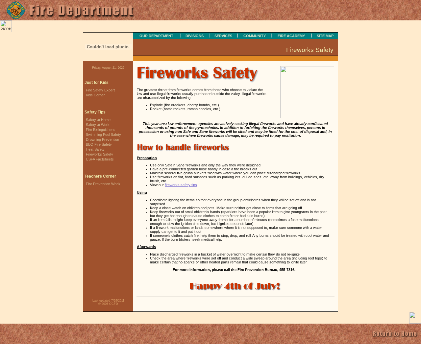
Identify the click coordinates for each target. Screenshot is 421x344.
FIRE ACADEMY (291, 36)
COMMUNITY (254, 36)
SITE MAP (325, 36)
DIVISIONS (195, 36)
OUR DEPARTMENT (156, 36)
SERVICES (223, 36)
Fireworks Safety (99, 154)
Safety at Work (98, 125)
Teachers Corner (100, 176)
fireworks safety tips (181, 185)
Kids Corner (95, 95)
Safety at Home (98, 120)
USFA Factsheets (100, 159)
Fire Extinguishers (100, 130)
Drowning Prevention (102, 139)
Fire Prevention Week (103, 184)
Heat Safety (95, 149)
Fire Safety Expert (100, 90)
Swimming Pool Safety (103, 134)
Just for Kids (97, 82)
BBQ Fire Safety (99, 144)
